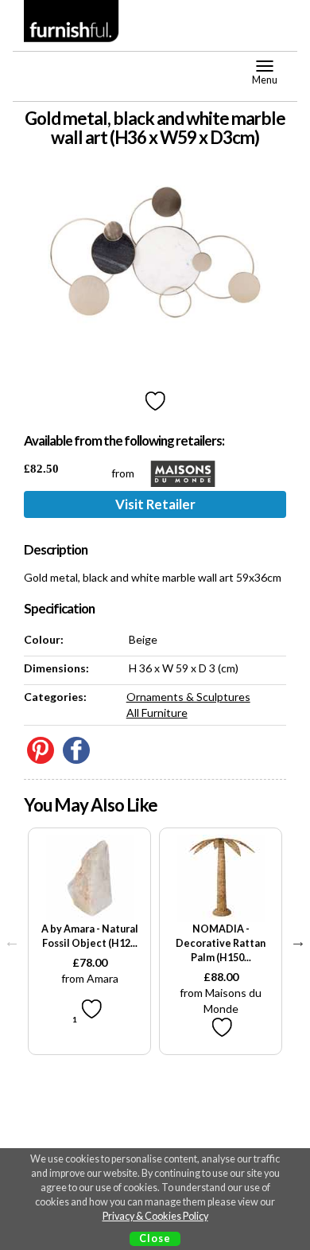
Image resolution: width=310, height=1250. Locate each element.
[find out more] (89, 878)
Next (298, 941)
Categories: (55, 696)
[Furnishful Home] (71, 21)
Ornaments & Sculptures (188, 696)
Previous (12, 941)
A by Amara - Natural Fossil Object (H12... (89, 936)
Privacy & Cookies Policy (155, 1216)
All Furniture (157, 712)
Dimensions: (56, 668)
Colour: (44, 639)
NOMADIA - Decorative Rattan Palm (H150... (220, 943)
